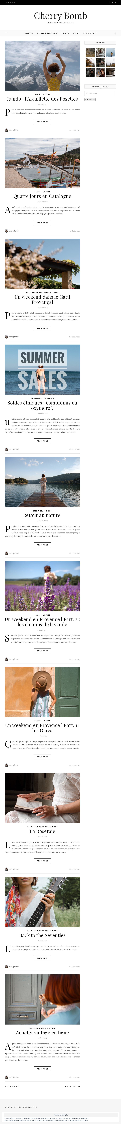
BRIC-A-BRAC (89, 33)
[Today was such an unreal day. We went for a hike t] (110, 52)
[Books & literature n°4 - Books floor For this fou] (100, 72)
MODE (55, 827)
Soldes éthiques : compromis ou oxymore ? (42, 405)
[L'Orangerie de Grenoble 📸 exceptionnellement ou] (110, 72)
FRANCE (38, 192)
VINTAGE (51, 1028)
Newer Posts (71, 1087)
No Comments (74, 130)
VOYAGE (27, 33)
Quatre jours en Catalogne (42, 196)
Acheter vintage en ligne (42, 1032)
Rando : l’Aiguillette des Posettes (42, 98)
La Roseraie (42, 831)
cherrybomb (14, 130)
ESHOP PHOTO (10, 2)
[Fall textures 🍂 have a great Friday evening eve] (90, 62)
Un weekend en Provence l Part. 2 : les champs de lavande (42, 621)
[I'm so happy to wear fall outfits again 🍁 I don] (100, 62)
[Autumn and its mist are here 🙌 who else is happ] (110, 62)
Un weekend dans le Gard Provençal (42, 299)
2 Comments (75, 231)
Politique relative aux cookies (78, 1120)
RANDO (38, 94)
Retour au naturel (42, 515)
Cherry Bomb (60, 15)
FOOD (64, 33)
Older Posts (13, 1087)
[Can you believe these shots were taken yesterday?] (100, 52)
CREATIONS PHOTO (46, 33)
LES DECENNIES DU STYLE (39, 827)
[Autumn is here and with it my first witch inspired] (90, 72)
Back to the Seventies (42, 935)
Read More (42, 122)
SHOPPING (49, 398)
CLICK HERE (90, 99)
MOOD (76, 33)
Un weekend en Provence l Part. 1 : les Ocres (42, 727)
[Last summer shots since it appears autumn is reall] (90, 52)
